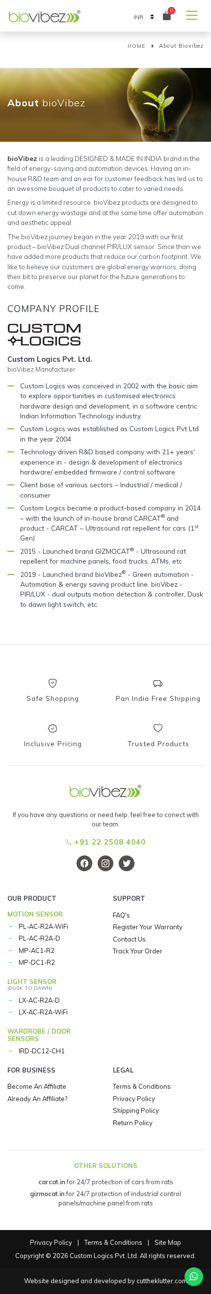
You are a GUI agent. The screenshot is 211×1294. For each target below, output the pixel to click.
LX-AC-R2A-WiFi (43, 1012)
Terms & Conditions (142, 1086)
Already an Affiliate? (37, 1099)
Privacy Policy (134, 1099)
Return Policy (133, 1123)
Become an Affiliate (36, 1086)
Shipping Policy (136, 1110)
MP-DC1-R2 (37, 962)
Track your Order (137, 951)
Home (136, 46)
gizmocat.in (47, 1194)
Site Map (168, 1242)
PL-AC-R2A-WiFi (43, 926)
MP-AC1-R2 (36, 950)
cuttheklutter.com (161, 1281)
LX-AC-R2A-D (39, 1000)
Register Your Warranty (148, 927)
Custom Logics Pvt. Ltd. (104, 1256)
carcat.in (51, 1182)
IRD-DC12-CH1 (42, 1051)
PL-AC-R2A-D (39, 938)
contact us (129, 939)
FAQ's (121, 915)
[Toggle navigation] (192, 15)
